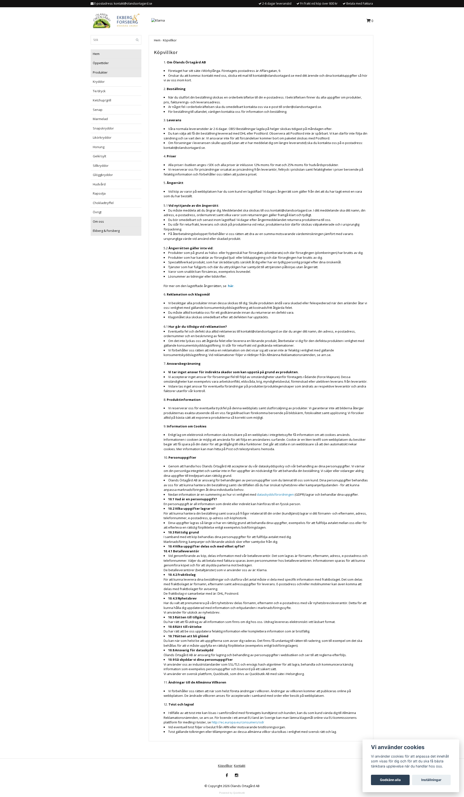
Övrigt (97, 212)
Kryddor (99, 81)
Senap (97, 109)
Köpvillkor (170, 40)
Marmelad (100, 119)
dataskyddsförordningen (275, 494)
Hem (96, 54)
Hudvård (99, 184)
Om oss (98, 221)
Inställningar (431, 780)
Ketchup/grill (102, 100)
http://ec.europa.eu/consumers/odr (238, 722)
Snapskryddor (103, 128)
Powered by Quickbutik (232, 792)
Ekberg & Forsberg (106, 230)
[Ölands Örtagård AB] (115, 20)
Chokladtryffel (103, 203)
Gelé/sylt (99, 156)
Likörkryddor (102, 137)
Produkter (100, 72)
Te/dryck (99, 91)
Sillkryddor (101, 165)
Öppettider (101, 63)
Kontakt (239, 765)
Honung (98, 147)
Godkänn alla (390, 780)
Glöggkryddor (103, 175)
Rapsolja (99, 193)
